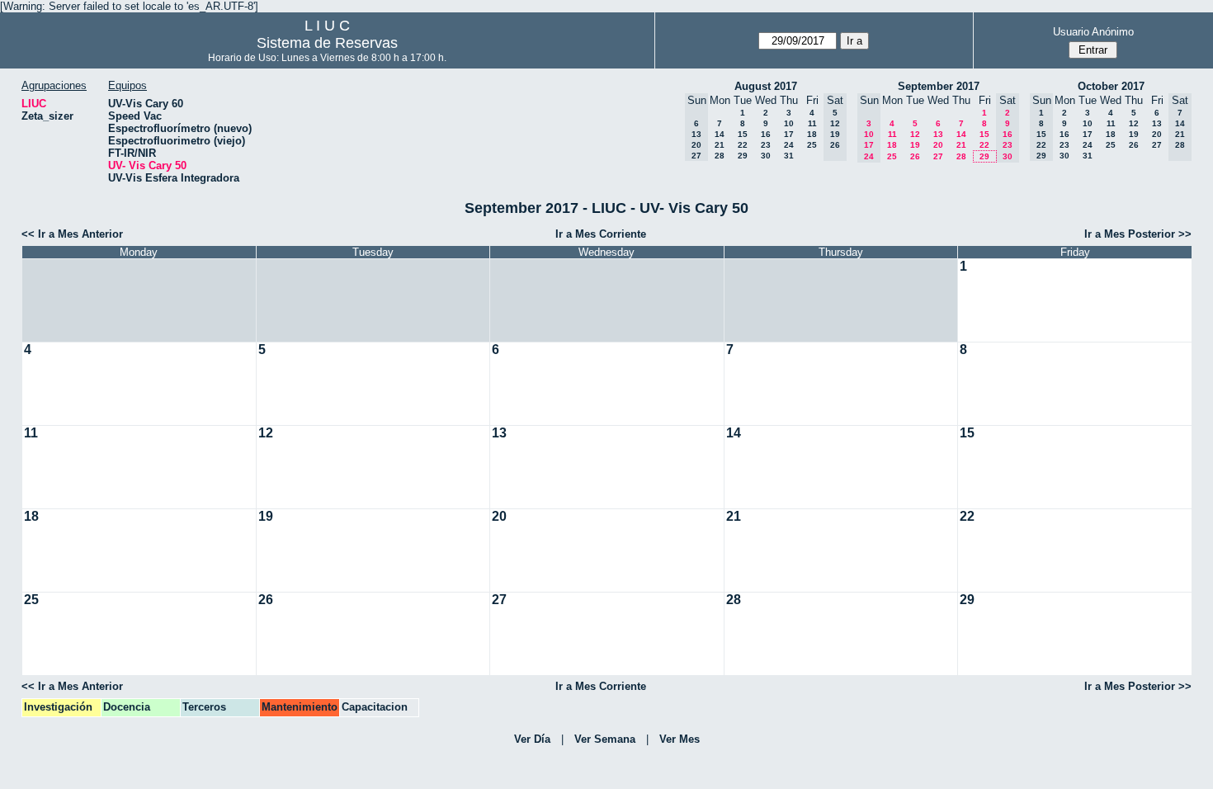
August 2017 (765, 86)
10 (789, 123)
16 (766, 134)
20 (938, 144)
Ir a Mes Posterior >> (1138, 234)
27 (938, 156)
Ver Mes (679, 739)
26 (915, 156)
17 (789, 134)
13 (938, 134)
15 (743, 134)
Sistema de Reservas (327, 43)
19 (915, 144)
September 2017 (938, 86)
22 (743, 144)
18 (812, 134)
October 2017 (1111, 86)
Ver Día (532, 739)
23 (766, 144)
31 (789, 155)
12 (915, 134)
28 (719, 155)
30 (766, 155)
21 (719, 144)
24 (789, 144)
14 (719, 134)
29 (743, 155)
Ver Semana (604, 739)
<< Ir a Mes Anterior (72, 234)
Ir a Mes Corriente (600, 234)
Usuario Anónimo (1093, 32)
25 (812, 144)
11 (812, 123)
